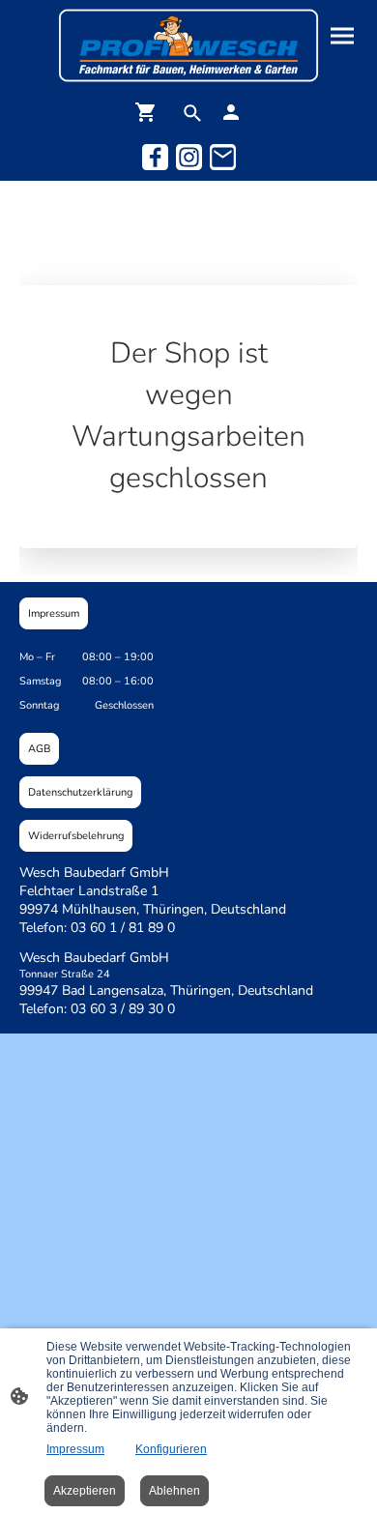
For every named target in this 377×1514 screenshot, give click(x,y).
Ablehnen (174, 1491)
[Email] (223, 157)
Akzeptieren (84, 1491)
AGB (39, 749)
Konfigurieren (171, 1449)
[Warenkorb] (149, 112)
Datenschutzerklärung (80, 792)
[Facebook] (155, 157)
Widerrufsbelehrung (76, 836)
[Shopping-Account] (231, 112)
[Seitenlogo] (188, 45)
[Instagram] (189, 157)
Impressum (53, 613)
